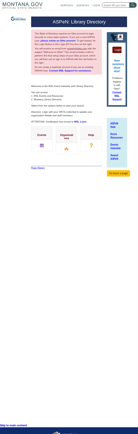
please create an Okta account (58, 40)
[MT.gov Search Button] (133, 5)
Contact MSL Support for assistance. (70, 70)
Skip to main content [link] (13, 425)
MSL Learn (80, 121)
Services (67, 5)
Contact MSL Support (117, 96)
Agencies (82, 5)
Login (96, 5)
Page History (38, 167)
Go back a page (118, 173)
